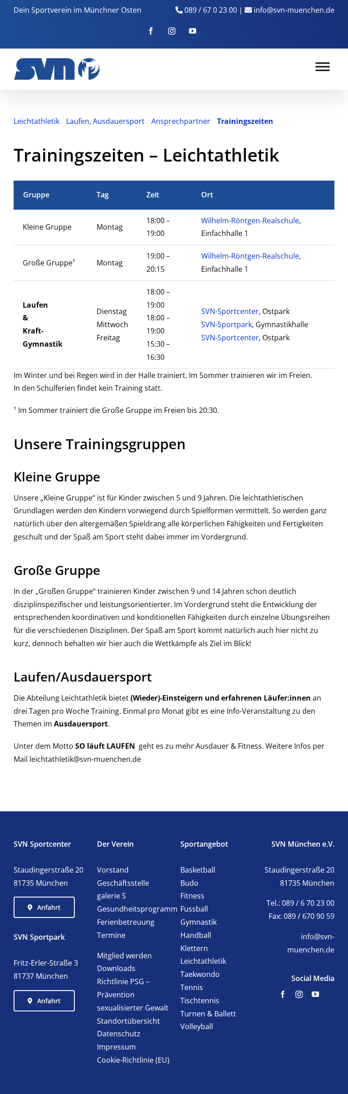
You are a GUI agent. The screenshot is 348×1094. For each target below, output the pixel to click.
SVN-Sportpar (224, 324)
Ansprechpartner (180, 121)
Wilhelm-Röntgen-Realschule (250, 221)
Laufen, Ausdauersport (105, 121)
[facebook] (282, 994)
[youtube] (315, 994)
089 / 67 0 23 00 (210, 10)
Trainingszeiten (245, 121)
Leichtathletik (36, 121)
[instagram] (299, 994)
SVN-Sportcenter (230, 311)
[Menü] (322, 66)
